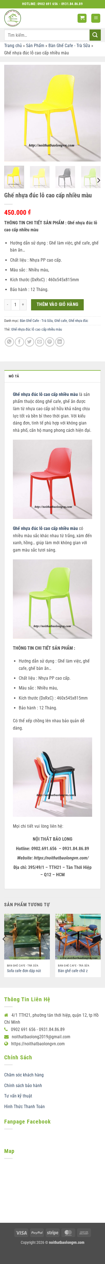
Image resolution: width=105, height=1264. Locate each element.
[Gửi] (95, 34)
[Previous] (13, 113)
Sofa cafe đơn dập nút (24, 970)
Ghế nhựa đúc (78, 321)
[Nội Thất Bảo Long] (12, 18)
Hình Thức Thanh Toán (24, 1106)
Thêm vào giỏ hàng (57, 304)
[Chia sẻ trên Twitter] (29, 342)
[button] (82, 18)
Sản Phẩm (35, 45)
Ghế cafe (60, 321)
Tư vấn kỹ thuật (18, 1096)
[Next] (92, 113)
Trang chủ (13, 45)
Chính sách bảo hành (23, 1085)
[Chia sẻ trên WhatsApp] (9, 342)
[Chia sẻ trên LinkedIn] (59, 342)
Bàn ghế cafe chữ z (73, 970)
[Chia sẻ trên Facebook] (19, 342)
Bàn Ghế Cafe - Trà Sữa (69, 45)
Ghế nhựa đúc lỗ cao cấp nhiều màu (36, 329)
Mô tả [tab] (14, 376)
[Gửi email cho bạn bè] (39, 342)
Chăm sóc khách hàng (24, 1075)
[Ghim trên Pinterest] (49, 342)
